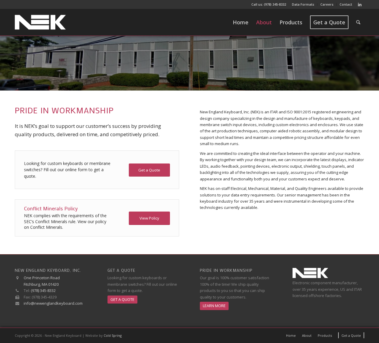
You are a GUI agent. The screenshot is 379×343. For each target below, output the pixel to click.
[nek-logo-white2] (40, 22)
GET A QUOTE (122, 299)
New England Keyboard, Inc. (48, 270)
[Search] (358, 22)
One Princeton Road (42, 277)
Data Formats (303, 4)
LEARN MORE (214, 305)
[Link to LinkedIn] (359, 4)
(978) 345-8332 (275, 4)
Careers (326, 4)
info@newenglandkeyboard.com (53, 303)
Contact (346, 4)
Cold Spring (113, 335)
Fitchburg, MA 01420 (41, 284)
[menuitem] (303, 4)
